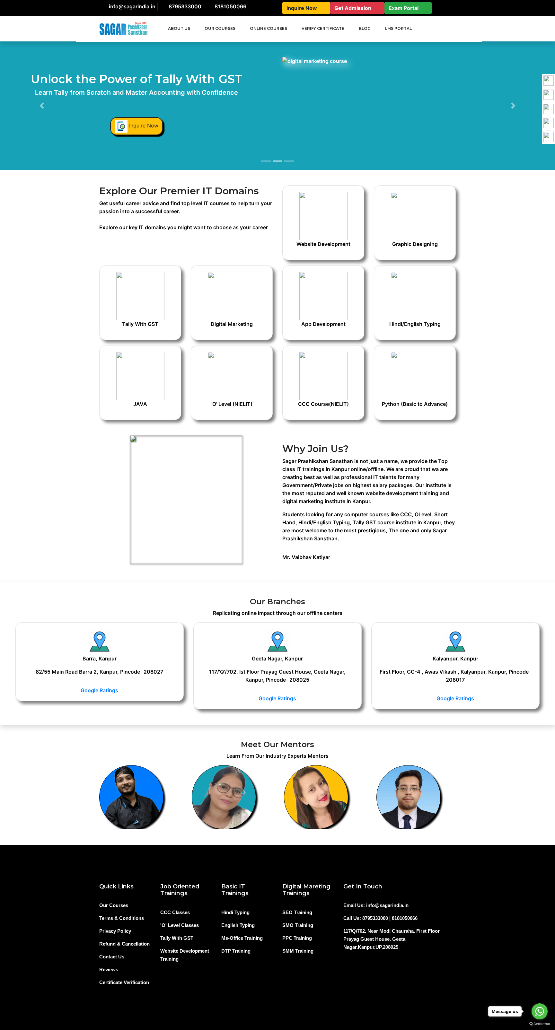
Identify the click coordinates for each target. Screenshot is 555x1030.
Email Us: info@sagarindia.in (376, 905)
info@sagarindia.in (132, 6)
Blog (365, 28)
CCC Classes (175, 912)
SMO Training (297, 925)
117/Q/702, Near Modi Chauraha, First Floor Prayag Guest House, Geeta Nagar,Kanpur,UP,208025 (391, 939)
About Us (179, 28)
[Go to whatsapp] (540, 1011)
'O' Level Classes (179, 925)
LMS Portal (398, 28)
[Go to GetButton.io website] (539, 1024)
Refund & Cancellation (124, 944)
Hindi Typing (235, 912)
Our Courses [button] (220, 28)
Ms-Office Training (242, 938)
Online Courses (268, 28)
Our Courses (113, 905)
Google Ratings (99, 690)
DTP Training (236, 951)
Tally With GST (176, 938)
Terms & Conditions (121, 918)
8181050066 (230, 6)
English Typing (238, 925)
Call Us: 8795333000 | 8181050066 (380, 918)
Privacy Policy (115, 931)
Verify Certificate (323, 28)
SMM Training (297, 951)
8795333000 (185, 6)
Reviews (108, 969)
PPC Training (297, 938)
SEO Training (297, 912)
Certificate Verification (124, 982)
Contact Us (111, 956)
